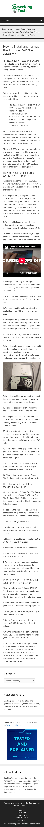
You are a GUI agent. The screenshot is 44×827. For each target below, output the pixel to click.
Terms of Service (22, 818)
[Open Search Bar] (41, 20)
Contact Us (22, 820)
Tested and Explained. (15, 725)
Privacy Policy (22, 815)
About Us (22, 810)
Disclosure (22, 813)
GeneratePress (34, 824)
